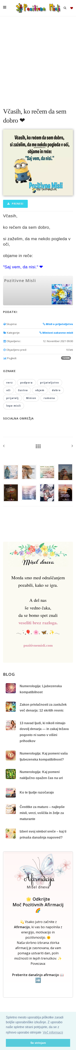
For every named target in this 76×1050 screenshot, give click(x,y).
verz (9, 382)
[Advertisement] (38, 59)
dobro (56, 390)
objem (39, 390)
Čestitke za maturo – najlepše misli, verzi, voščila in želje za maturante (42, 812)
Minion (31, 398)
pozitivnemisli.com (38, 645)
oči (8, 390)
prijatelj (12, 398)
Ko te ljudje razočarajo (37, 792)
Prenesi (17, 203)
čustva (23, 390)
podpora (26, 382)
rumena (49, 398)
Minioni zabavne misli (57, 332)
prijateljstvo (49, 382)
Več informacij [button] (53, 1032)
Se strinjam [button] (38, 1042)
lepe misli (13, 405)
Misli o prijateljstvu (59, 324)
